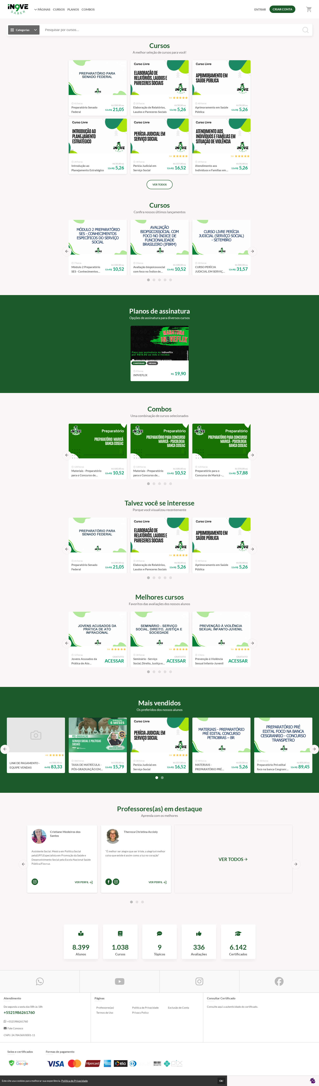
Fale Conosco (15, 1028)
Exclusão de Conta (178, 1007)
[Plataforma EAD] (312, 1081)
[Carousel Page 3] (159, 280)
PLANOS (73, 9)
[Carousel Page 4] (165, 280)
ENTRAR (260, 9)
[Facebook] (108, 882)
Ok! (221, 1080)
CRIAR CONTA (282, 9)
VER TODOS (159, 184)
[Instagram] (35, 882)
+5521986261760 (17, 1021)
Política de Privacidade (145, 1007)
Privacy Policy (140, 1012)
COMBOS (88, 9)
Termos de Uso (104, 1012)
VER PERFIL (82, 882)
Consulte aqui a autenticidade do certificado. (232, 1006)
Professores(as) (105, 1007)
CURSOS (59, 9)
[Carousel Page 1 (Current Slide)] (148, 280)
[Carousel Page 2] (154, 280)
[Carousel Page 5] (170, 280)
